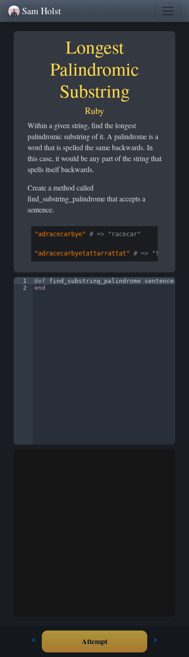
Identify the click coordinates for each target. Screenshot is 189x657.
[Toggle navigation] (168, 11)
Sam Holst (41, 11)
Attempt (94, 641)
